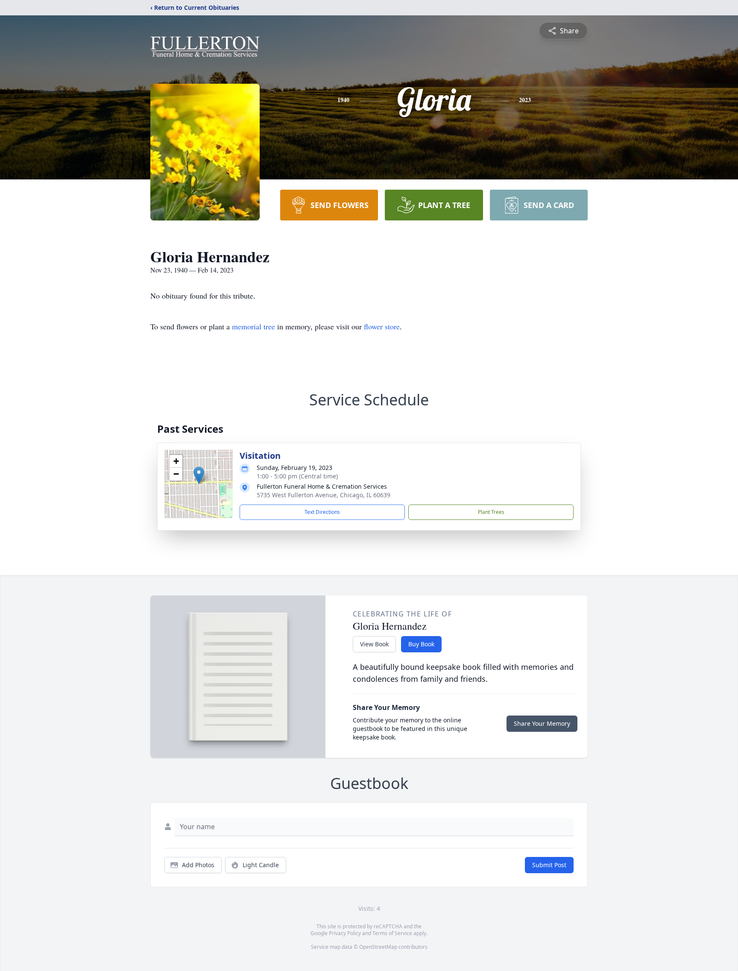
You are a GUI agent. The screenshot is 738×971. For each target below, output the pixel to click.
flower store (382, 326)
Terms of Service (392, 933)
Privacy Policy (345, 933)
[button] (198, 475)
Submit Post (549, 865)
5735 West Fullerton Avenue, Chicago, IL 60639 (323, 495)
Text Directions (322, 512)
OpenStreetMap (378, 946)
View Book (374, 644)
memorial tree (253, 326)
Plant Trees (491, 512)
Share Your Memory (542, 723)
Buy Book (421, 644)
